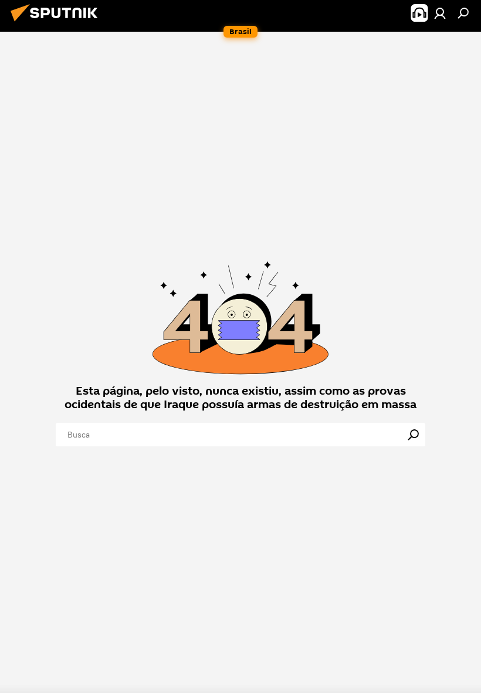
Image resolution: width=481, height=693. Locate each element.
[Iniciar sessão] (440, 13)
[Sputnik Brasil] (57, 23)
